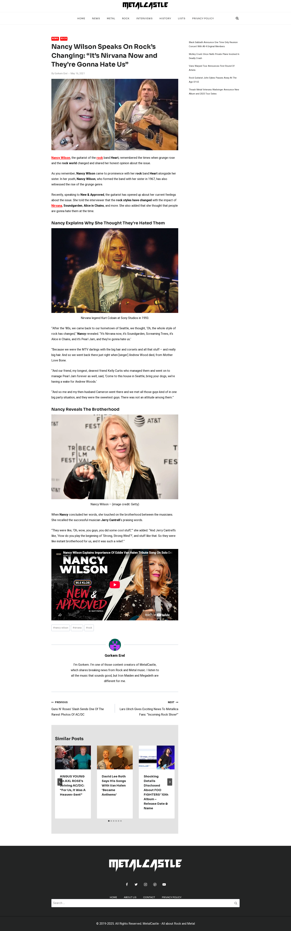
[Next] (169, 782)
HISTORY (165, 18)
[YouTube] (164, 884)
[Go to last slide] (59, 782)
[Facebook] (127, 884)
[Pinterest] (155, 884)
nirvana (77, 628)
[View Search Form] (237, 18)
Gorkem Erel (61, 73)
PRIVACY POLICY (203, 18)
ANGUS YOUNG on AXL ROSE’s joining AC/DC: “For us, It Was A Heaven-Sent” (73, 786)
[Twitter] (136, 884)
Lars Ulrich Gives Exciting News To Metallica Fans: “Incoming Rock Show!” (149, 709)
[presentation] (73, 758)
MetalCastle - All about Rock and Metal (169, 923)
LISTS (181, 18)
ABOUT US (130, 897)
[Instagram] (145, 884)
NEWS (96, 18)
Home (81, 18)
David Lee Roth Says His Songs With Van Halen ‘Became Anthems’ (114, 786)
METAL (111, 18)
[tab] (109, 821)
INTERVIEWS (144, 18)
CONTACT (149, 897)
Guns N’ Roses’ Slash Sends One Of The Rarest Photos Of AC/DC (77, 709)
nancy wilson (60, 628)
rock (89, 628)
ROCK (125, 18)
